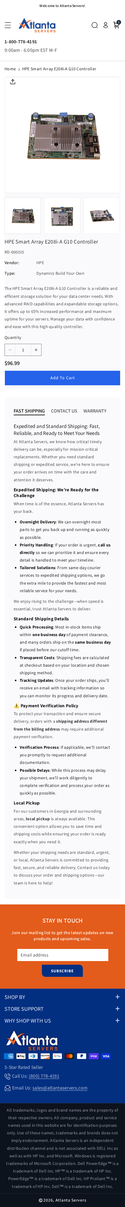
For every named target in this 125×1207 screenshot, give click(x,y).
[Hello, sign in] (105, 25)
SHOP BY (15, 996)
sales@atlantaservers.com (59, 1088)
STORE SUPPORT (24, 1008)
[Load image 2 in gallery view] (62, 215)
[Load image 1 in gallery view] (23, 215)
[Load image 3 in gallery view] (101, 215)
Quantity (13, 337)
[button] (11, 25)
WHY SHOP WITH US (28, 1020)
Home (10, 68)
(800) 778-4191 (44, 1076)
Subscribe (62, 970)
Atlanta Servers (71, 1200)
